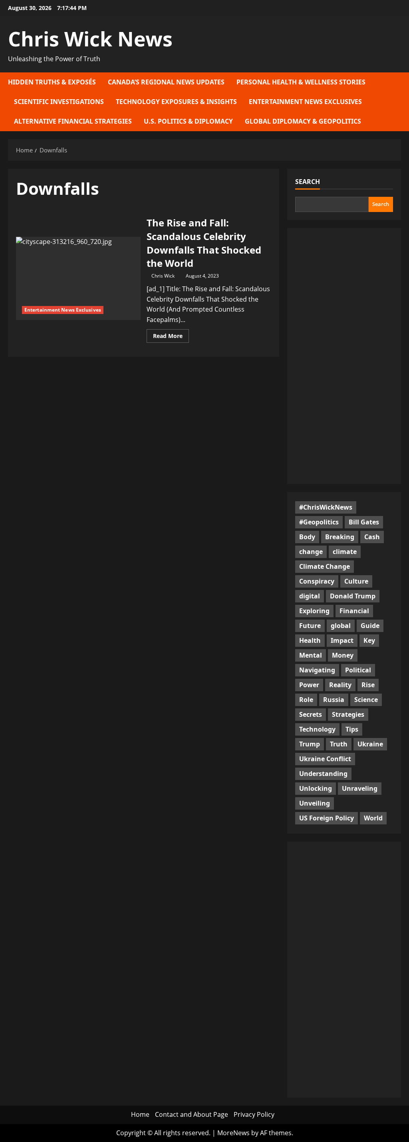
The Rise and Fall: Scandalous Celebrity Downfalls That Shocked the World (78, 278)
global (341, 625)
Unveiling (314, 803)
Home (140, 1114)
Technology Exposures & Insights (176, 101)
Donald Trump (352, 596)
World (373, 818)
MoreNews (233, 1132)
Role (306, 699)
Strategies (348, 714)
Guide (370, 625)
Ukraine (370, 744)
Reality (340, 684)
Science (366, 699)
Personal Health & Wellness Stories (300, 82)
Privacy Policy (254, 1114)
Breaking (339, 536)
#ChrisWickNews (325, 507)
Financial (354, 610)
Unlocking (315, 788)
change (311, 551)
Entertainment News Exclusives (305, 101)
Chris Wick (163, 275)
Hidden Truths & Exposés (52, 82)
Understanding (323, 773)
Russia (333, 699)
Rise (368, 684)
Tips (351, 729)
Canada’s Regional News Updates (166, 82)
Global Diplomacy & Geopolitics (303, 121)
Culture (356, 581)
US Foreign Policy (326, 818)
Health (310, 640)
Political (358, 670)
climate (345, 551)
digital (309, 596)
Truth (338, 744)
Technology (317, 729)
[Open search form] (398, 102)
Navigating (317, 670)
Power (309, 684)
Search (307, 181)
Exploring (314, 610)
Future (310, 625)
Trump (309, 744)
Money (342, 655)
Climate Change (324, 566)
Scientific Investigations (59, 101)
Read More (171, 337)
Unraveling (359, 788)
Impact (342, 640)
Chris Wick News (90, 38)
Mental (310, 655)
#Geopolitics (319, 522)
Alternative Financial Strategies (73, 121)
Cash (372, 536)
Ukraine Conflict (325, 758)
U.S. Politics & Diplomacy (188, 121)
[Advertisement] (344, 356)
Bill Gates (364, 522)
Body (307, 536)
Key (369, 640)
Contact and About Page (191, 1114)
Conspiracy (316, 581)
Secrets (310, 714)
